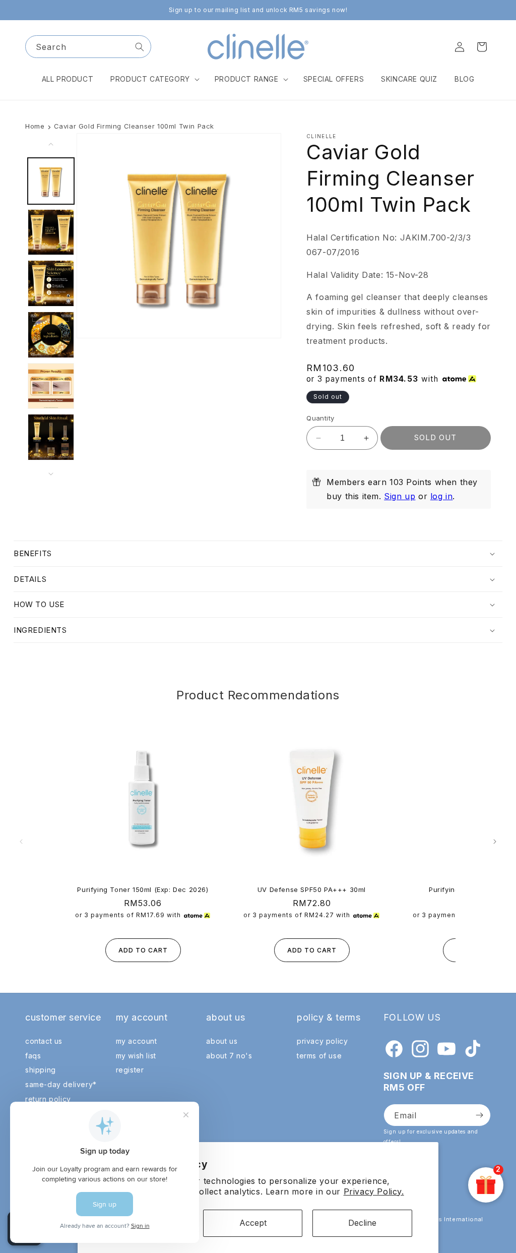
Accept (253, 1223)
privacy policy (322, 1041)
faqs (33, 1055)
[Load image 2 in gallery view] (51, 232)
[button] (154, 79)
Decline (362, 1223)
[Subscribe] (479, 1115)
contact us (43, 1041)
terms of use (319, 1055)
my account (136, 1041)
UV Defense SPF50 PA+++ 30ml (311, 889)
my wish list (136, 1055)
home (34, 126)
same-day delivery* (61, 1084)
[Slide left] (51, 144)
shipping (40, 1069)
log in (441, 496)
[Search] (139, 47)
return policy (48, 1099)
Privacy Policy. (374, 1191)
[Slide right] (51, 474)
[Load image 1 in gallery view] (51, 181)
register (130, 1069)
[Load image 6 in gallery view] (51, 437)
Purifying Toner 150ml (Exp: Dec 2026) (142, 889)
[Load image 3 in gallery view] (51, 283)
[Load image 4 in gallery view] (51, 335)
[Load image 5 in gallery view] (51, 386)
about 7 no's (229, 1055)
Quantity (320, 418)
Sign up (399, 496)
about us (221, 1041)
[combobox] (88, 46)
